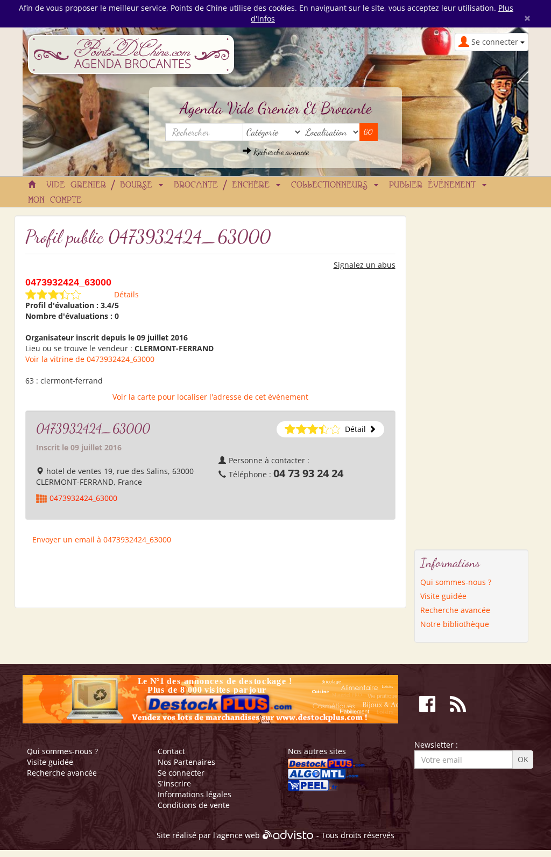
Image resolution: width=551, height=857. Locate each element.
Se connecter (181, 773)
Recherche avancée (280, 152)
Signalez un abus (364, 265)
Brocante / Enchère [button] (224, 185)
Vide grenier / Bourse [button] (102, 185)
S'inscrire (174, 783)
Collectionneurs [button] (332, 185)
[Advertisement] (457, 377)
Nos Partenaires (186, 762)
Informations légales (194, 794)
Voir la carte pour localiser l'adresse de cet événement (210, 397)
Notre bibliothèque (454, 624)
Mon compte (55, 200)
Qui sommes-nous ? (455, 582)
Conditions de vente (194, 805)
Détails (126, 294)
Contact (171, 751)
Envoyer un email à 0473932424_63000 (101, 539)
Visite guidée (443, 596)
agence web (238, 836)
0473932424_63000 (83, 498)
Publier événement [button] (435, 185)
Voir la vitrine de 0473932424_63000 (89, 359)
